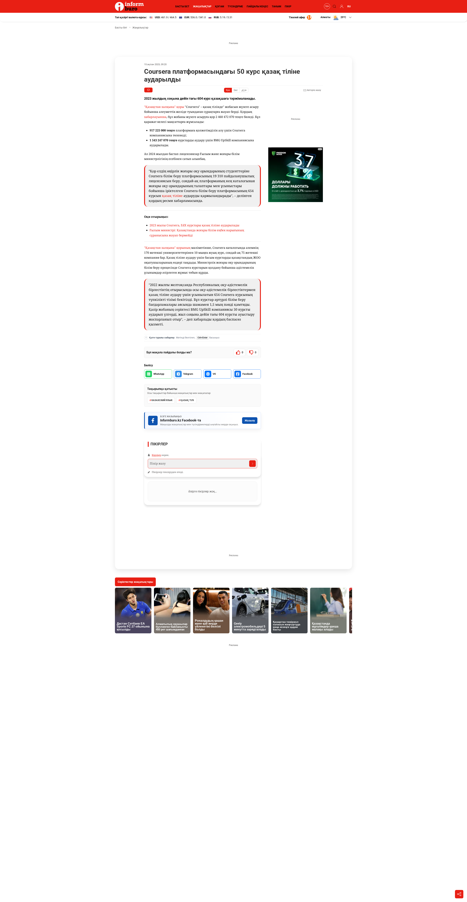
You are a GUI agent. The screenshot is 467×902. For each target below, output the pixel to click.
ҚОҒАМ (219, 6)
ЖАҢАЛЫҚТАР (202, 6)
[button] (336, 17)
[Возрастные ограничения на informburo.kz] (326, 6)
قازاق (243, 90)
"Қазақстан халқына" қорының (167, 248)
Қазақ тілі (187, 400)
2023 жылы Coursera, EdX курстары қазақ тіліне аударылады (194, 225)
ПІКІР (288, 6)
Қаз (228, 90)
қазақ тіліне (172, 195)
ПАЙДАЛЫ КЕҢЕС (257, 6)
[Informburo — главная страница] (130, 6)
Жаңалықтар (140, 27)
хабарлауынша (155, 117)
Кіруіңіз (156, 455)
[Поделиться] (459, 894)
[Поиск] (333, 6)
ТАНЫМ (276, 6)
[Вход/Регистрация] (341, 6)
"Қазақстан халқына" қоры (164, 107)
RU (349, 6)
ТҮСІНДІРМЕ (235, 6)
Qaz (236, 90)
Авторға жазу (313, 90)
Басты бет (121, 27)
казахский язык (161, 400)
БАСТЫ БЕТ (182, 6)
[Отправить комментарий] (252, 463)
